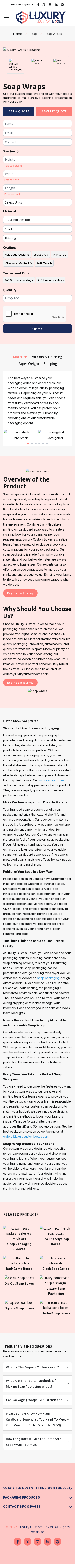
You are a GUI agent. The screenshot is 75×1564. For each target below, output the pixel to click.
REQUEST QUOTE (22, 4)
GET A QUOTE (18, 111)
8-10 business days (19, 280)
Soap (33, 33)
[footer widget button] (37, 1488)
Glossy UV (41, 254)
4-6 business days (51, 280)
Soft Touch (44, 263)
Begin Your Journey (20, 593)
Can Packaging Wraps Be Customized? (34, 1400)
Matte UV (59, 254)
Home (17, 33)
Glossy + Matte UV (18, 263)
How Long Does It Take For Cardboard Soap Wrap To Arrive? (33, 1442)
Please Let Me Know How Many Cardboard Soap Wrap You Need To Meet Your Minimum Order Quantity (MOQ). (36, 1419)
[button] (28, 443)
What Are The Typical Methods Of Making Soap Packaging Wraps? (31, 1383)
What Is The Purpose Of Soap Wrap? (32, 1367)
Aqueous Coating (17, 254)
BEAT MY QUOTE (54, 111)
